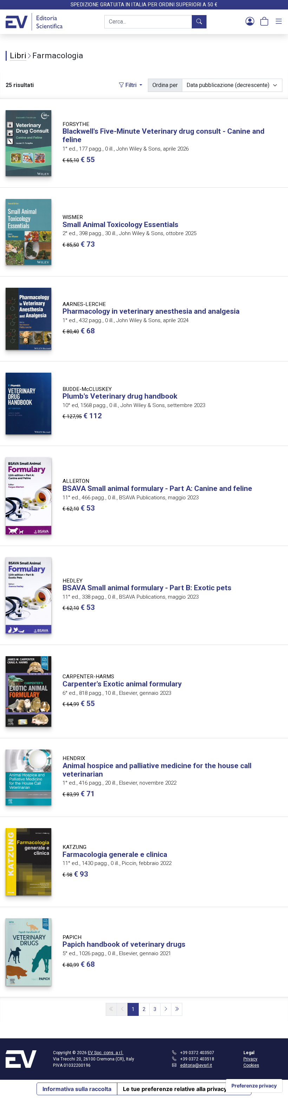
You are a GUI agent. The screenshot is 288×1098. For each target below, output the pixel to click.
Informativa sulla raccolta (76, 1088)
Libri (18, 55)
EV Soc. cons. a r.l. (105, 1052)
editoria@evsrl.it (196, 1065)
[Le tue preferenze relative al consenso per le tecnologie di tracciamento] (254, 1085)
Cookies (251, 1065)
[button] (250, 21)
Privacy (250, 1059)
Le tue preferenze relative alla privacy (175, 1088)
